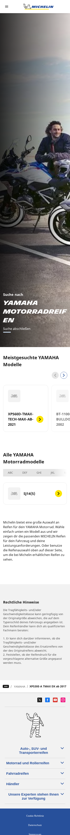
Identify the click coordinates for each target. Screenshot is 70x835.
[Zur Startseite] (38, 6)
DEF (24, 472)
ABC (10, 472)
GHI (39, 472)
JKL (53, 472)
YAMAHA (19, 686)
